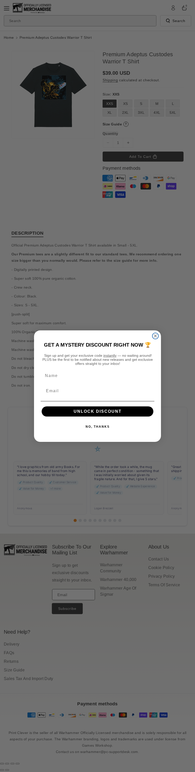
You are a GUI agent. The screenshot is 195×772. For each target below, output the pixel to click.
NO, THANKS (98, 426)
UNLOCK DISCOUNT (98, 411)
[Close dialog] (155, 336)
